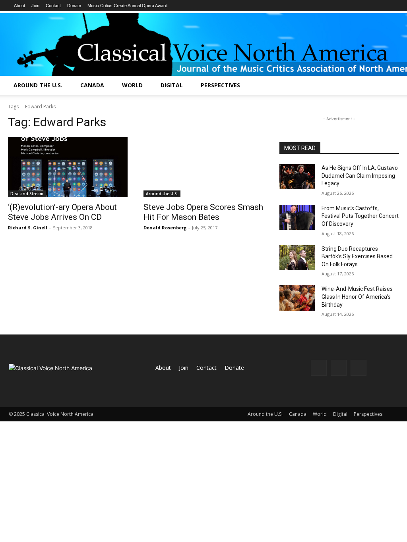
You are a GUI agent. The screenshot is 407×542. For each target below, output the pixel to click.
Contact (53, 5)
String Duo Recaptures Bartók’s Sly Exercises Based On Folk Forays (357, 256)
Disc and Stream (26, 193)
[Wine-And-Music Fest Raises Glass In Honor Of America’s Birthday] (297, 297)
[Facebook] (319, 368)
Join (35, 5)
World (132, 85)
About (19, 5)
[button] (397, 86)
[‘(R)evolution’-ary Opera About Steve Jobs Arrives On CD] (68, 167)
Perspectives (220, 85)
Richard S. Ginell (27, 228)
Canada (92, 85)
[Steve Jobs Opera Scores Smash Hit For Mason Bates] (203, 167)
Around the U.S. (38, 85)
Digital (172, 85)
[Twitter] (358, 368)
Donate (74, 5)
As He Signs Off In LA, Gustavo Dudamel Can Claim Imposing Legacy (360, 175)
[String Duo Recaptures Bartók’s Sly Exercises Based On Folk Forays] (297, 257)
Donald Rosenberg (164, 228)
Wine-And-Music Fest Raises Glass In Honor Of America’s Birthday (357, 297)
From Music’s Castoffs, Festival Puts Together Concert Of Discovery (360, 216)
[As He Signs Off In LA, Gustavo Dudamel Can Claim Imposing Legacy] (297, 176)
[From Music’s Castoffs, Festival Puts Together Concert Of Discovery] (297, 217)
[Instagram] (339, 368)
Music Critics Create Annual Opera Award (127, 5)
